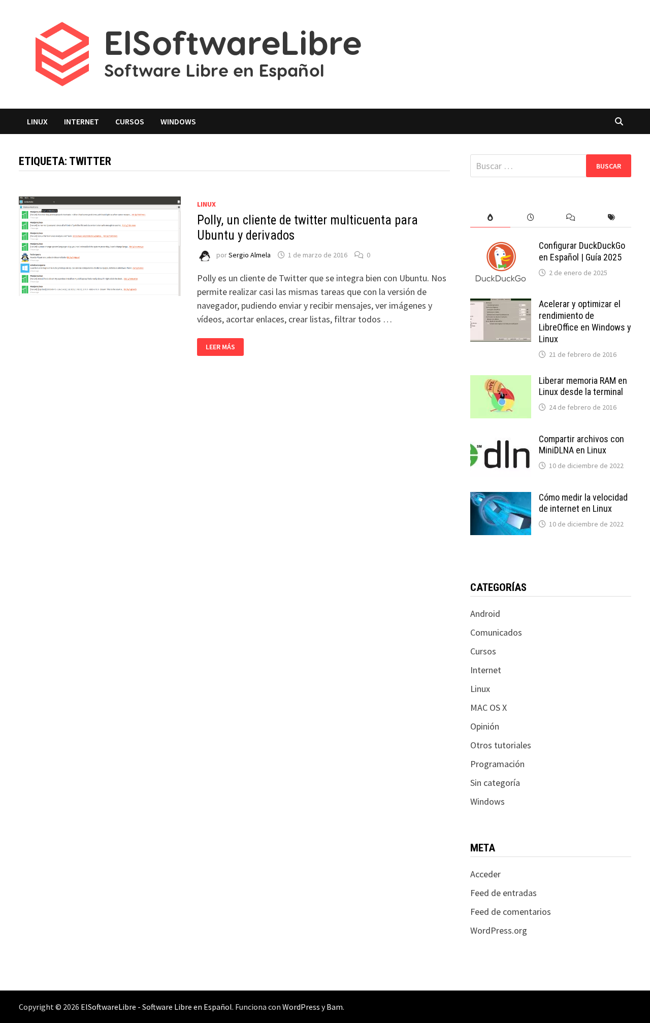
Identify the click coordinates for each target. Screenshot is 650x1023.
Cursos (129, 121)
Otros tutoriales (500, 745)
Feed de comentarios (510, 911)
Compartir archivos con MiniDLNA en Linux (581, 445)
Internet (81, 121)
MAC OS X (488, 707)
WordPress (301, 1007)
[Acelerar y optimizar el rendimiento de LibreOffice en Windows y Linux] (500, 305)
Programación (497, 764)
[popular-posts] (490, 217)
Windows (178, 121)
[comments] (570, 217)
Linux (37, 121)
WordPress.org (498, 930)
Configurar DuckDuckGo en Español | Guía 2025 (582, 251)
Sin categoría (495, 782)
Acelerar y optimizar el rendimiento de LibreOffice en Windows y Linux (585, 321)
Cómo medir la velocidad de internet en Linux (583, 503)
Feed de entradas (503, 893)
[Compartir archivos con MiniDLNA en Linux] (500, 440)
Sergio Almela (250, 254)
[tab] (490, 217)
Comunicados (496, 632)
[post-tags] (611, 217)
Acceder (485, 874)
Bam (335, 1007)
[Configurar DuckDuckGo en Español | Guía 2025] (500, 247)
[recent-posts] (530, 217)
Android (485, 613)
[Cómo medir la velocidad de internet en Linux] (500, 499)
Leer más (224, 347)
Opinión (484, 726)
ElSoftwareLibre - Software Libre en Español (156, 1007)
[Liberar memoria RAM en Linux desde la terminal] (500, 382)
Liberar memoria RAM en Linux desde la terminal (583, 386)
